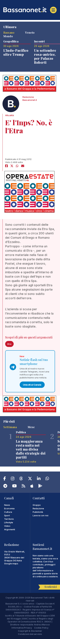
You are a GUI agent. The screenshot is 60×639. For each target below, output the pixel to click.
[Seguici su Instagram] (12, 479)
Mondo (8, 36)
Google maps (11, 563)
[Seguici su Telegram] (5, 486)
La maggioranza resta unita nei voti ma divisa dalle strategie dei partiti (30, 449)
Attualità (9, 115)
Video (7, 526)
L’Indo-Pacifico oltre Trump (15, 52)
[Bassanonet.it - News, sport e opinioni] (30, 9)
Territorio (9, 519)
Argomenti (9, 529)
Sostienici (50, 586)
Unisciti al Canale (32, 384)
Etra (9, 344)
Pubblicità (38, 512)
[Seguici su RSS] (23, 486)
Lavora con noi (40, 515)
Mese (31, 427)
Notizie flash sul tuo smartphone (34, 362)
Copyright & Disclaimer (30, 631)
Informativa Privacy (22, 627)
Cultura (8, 512)
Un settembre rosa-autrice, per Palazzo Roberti (45, 56)
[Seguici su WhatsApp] (47, 479)
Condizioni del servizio (30, 634)
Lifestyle (8, 522)
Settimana (10, 427)
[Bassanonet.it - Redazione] (10, 104)
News (7, 505)
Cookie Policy (41, 627)
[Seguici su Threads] (21, 479)
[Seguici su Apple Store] (32, 486)
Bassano (8, 32)
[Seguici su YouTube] (14, 486)
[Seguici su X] (30, 479)
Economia (9, 508)
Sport (7, 515)
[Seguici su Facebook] (5, 479)
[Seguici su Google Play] (40, 486)
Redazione (38, 508)
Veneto (29, 32)
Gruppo (37, 505)
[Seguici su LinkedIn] (38, 479)
